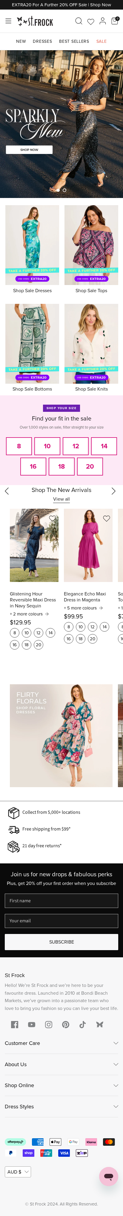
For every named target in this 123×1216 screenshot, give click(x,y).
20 (38, 644)
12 (38, 633)
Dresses (42, 41)
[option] (61, 124)
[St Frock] (35, 21)
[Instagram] (48, 1024)
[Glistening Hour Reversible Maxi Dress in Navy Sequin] (34, 545)
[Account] (102, 21)
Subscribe (61, 941)
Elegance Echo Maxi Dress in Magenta (85, 597)
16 (15, 644)
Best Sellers (74, 41)
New (21, 41)
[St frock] (99, 1024)
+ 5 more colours (80, 608)
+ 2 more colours (26, 614)
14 (51, 633)
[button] (58, 190)
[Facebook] (14, 1024)
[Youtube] (31, 1024)
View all (61, 499)
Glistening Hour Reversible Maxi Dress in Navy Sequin (33, 600)
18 (26, 644)
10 (26, 633)
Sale (101, 41)
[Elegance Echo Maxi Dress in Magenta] (88, 545)
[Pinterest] (65, 1024)
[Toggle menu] (8, 21)
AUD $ (14, 1171)
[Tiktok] (82, 1024)
